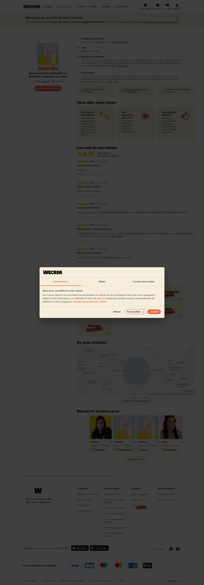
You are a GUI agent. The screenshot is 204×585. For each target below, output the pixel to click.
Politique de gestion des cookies (90, 302)
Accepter (154, 311)
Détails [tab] (102, 281)
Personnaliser (134, 311)
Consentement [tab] (60, 281)
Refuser (117, 311)
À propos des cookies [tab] (143, 281)
